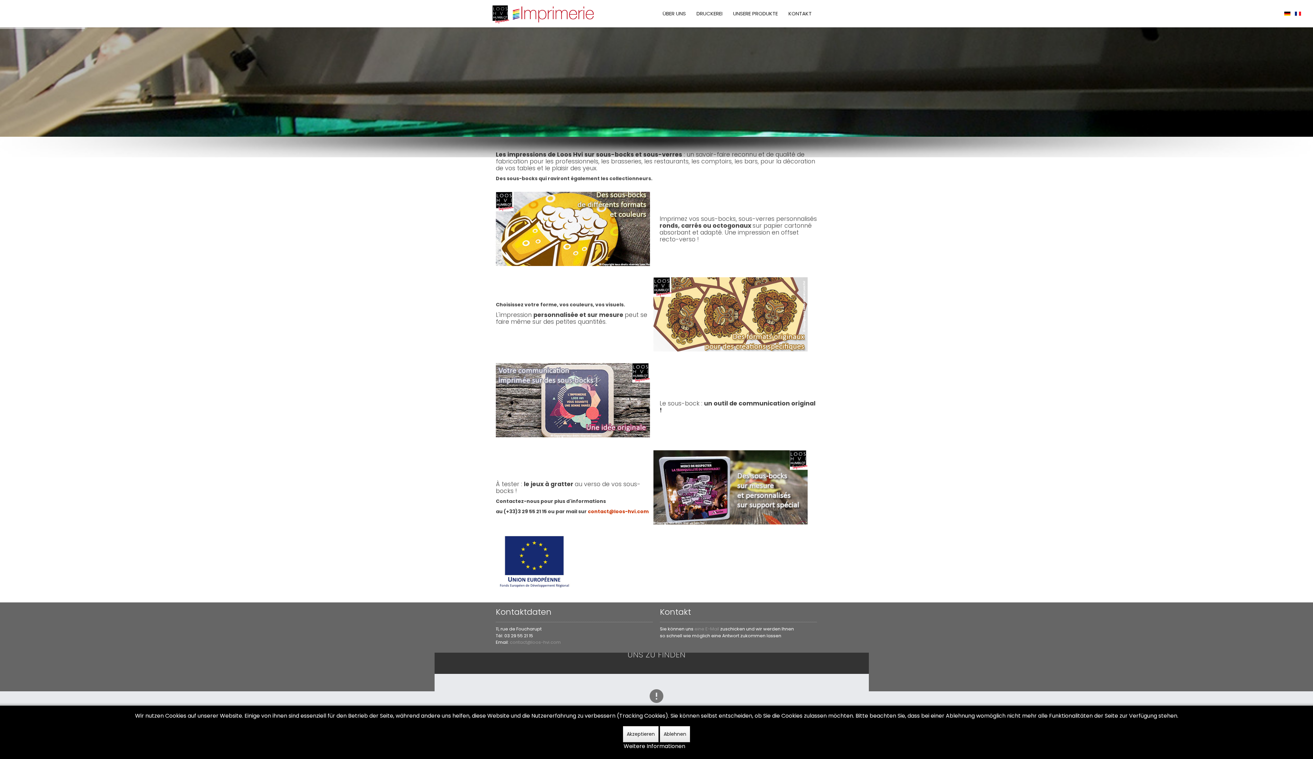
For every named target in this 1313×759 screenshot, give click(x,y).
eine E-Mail (707, 629)
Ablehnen (675, 734)
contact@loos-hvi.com (535, 642)
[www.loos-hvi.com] (543, 13)
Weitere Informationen (654, 746)
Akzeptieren (641, 734)
